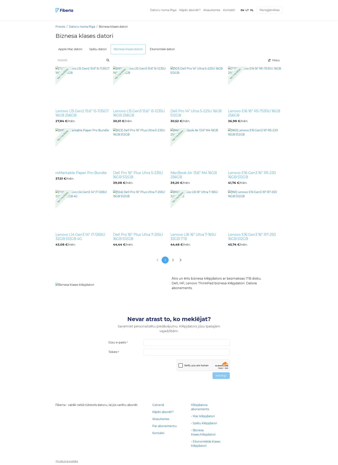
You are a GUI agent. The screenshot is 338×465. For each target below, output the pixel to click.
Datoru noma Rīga (82, 26)
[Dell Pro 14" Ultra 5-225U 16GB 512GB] (197, 87)
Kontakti (158, 433)
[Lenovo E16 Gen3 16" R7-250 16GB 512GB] (255, 210)
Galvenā (158, 405)
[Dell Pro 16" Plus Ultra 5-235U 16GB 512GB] (140, 148)
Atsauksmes (160, 419)
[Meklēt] (108, 60)
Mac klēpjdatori (204, 416)
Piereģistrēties (269, 10)
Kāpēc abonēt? (163, 412)
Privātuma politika (67, 461)
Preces (60, 26)
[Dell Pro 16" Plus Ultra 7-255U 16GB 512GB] (140, 210)
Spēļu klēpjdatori (205, 423)
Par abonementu (164, 426)
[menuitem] (163, 10)
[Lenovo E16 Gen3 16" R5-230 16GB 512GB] (255, 148)
